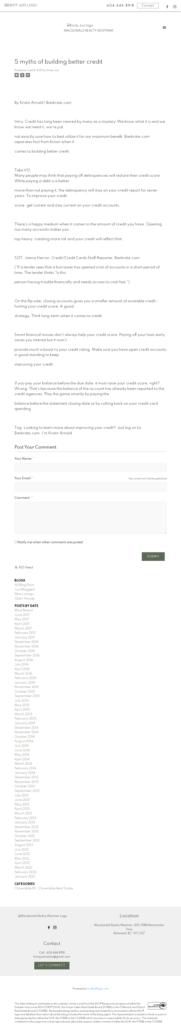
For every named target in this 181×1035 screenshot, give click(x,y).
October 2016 (24, 651)
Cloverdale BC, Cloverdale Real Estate (43, 888)
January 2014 (24, 773)
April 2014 (22, 759)
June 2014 (22, 750)
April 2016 (22, 669)
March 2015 (23, 714)
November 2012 (26, 831)
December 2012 (26, 827)
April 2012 (22, 863)
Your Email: (23, 478)
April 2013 (22, 809)
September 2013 (27, 791)
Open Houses (24, 598)
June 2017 (22, 615)
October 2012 (24, 836)
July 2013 (21, 795)
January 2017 (24, 637)
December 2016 (26, 642)
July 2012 (21, 849)
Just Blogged (24, 589)
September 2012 (27, 840)
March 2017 (23, 628)
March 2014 (23, 763)
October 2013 (24, 786)
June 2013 (22, 800)
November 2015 (26, 687)
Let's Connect (51, 965)
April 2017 (22, 624)
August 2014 (23, 741)
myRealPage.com (98, 989)
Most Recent (23, 610)
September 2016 (27, 655)
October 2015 (24, 691)
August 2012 (23, 845)
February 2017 (25, 633)
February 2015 (25, 718)
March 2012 (23, 867)
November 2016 (26, 646)
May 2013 (21, 804)
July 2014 (21, 745)
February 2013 (25, 818)
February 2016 (25, 678)
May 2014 (21, 754)
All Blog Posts (24, 585)
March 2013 (23, 813)
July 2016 (21, 664)
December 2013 (26, 777)
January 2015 (24, 723)
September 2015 (27, 696)
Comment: (22, 498)
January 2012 (24, 876)
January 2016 (24, 682)
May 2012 (21, 858)
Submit (153, 556)
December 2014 (26, 727)
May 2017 (21, 619)
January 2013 (24, 822)
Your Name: (23, 458)
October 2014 (24, 736)
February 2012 (25, 872)
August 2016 (23, 660)
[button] (167, 6)
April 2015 (22, 709)
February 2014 (25, 768)
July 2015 (21, 700)
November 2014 (26, 732)
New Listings (24, 594)
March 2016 (23, 673)
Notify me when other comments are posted (50, 542)
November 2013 (26, 782)
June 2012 (22, 854)
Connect (148, 5)
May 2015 (21, 705)
